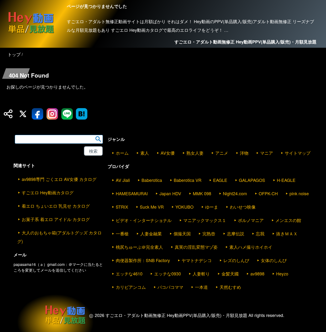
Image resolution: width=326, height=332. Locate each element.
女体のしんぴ (274, 260)
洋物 (244, 153)
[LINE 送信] (67, 114)
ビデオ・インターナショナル (144, 220)
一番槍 (122, 233)
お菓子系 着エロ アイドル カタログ (56, 219)
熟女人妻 (195, 153)
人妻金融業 (151, 233)
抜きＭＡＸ (287, 233)
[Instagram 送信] (52, 114)
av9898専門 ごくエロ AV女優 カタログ (59, 179)
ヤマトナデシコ (197, 260)
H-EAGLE (286, 180)
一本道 (201, 287)
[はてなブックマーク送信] (81, 114)
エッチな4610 (129, 273)
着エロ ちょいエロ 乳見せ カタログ (56, 206)
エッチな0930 (167, 273)
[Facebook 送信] (37, 114)
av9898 (257, 273)
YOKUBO (184, 207)
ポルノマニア (251, 220)
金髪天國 (230, 273)
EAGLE (220, 180)
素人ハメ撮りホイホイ (250, 247)
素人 (144, 153)
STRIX (122, 207)
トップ (14, 54)
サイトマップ (297, 153)
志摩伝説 (235, 233)
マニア (266, 153)
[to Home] (31, 33)
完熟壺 (208, 233)
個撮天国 (182, 233)
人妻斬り (201, 273)
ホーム (122, 153)
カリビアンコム (131, 287)
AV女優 (168, 153)
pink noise (299, 193)
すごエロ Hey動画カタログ (48, 192)
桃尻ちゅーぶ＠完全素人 (139, 247)
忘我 (260, 233)
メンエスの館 (288, 220)
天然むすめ (230, 287)
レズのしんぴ (236, 260)
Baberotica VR (187, 180)
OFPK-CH (268, 193)
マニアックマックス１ (204, 220)
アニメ (221, 153)
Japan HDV (170, 193)
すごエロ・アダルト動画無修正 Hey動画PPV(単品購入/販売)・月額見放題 (245, 42)
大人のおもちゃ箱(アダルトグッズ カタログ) (59, 236)
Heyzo (282, 273)
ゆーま (211, 207)
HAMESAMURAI (132, 193)
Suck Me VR (152, 207)
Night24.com (235, 193)
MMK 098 (202, 193)
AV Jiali (123, 180)
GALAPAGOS (252, 180)
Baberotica (152, 180)
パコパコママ (170, 287)
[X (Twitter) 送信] (23, 114)
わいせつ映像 (243, 207)
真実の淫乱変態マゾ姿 (196, 247)
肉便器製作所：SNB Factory (143, 260)
